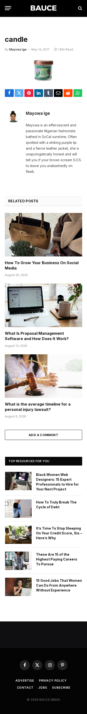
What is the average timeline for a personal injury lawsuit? (38, 407)
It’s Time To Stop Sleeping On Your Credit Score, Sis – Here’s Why (59, 533)
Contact (25, 687)
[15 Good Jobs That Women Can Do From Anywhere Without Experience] (18, 587)
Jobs (42, 687)
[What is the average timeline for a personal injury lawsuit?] (43, 376)
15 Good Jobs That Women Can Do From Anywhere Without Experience (59, 585)
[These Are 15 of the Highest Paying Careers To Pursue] (18, 561)
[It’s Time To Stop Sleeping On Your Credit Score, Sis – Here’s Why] (18, 534)
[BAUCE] (43, 8)
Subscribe (61, 687)
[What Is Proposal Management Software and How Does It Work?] (43, 305)
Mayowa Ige (18, 49)
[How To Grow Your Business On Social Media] (43, 234)
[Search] (79, 8)
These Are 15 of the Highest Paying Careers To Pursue (56, 559)
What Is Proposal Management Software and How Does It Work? (37, 336)
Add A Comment (43, 435)
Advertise (24, 680)
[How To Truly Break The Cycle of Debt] (18, 508)
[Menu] (8, 8)
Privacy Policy (53, 680)
